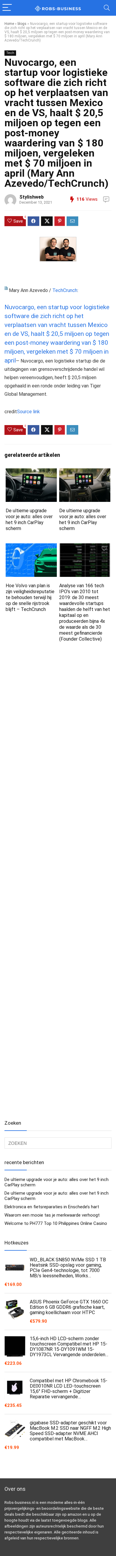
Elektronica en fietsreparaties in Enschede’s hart (51, 1206)
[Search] (107, 8)
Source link (28, 411)
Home (9, 24)
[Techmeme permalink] (6, 290)
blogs (22, 24)
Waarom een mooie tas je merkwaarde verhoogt (52, 1215)
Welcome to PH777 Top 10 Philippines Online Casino (55, 1223)
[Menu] (7, 8)
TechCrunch (64, 290)
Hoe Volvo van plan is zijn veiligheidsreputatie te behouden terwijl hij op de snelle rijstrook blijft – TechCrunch (30, 597)
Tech (10, 53)
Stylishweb (31, 197)
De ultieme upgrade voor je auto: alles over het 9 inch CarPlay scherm (29, 519)
